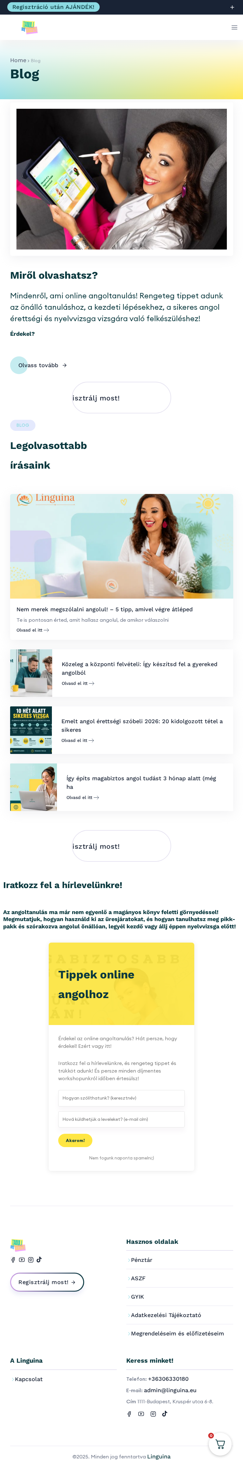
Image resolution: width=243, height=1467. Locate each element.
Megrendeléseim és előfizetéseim (177, 1333)
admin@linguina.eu (170, 1390)
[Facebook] (13, 1259)
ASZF (138, 1278)
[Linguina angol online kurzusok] (33, 27)
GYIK (137, 1296)
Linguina (159, 1456)
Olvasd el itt (29, 630)
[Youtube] (22, 1259)
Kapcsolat (29, 1379)
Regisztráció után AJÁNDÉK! (53, 6)
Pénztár (141, 1259)
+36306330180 (168, 1378)
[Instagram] (31, 1259)
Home (18, 60)
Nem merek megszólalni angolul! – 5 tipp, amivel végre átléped (104, 609)
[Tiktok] (39, 1259)
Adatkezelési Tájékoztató (166, 1315)
